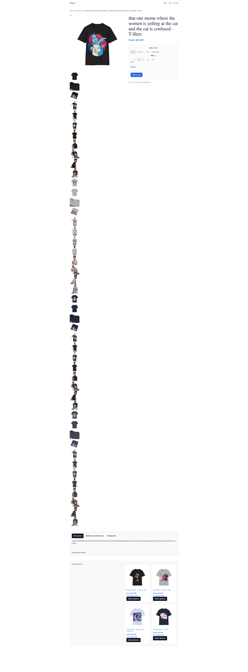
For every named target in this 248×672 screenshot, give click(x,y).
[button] (71, 15)
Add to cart (136, 75)
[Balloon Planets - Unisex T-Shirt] (137, 577)
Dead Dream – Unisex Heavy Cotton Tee (135, 630)
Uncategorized (79, 11)
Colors (153, 48)
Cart (170, 3)
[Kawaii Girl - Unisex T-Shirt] (164, 577)
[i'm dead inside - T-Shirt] (164, 616)
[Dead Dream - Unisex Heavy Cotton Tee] (137, 616)
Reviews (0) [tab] (111, 536)
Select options (133, 599)
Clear (132, 62)
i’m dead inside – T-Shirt (160, 629)
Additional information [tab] (95, 536)
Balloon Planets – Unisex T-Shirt (136, 590)
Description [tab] (77, 536)
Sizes (153, 56)
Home (165, 3)
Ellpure (73, 3)
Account (175, 3)
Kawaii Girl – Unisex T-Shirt (162, 590)
